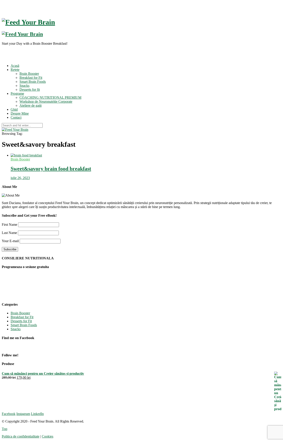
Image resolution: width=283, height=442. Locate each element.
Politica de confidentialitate (20, 436)
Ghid (14, 109)
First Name (9, 224)
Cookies (47, 436)
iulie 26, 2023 (20, 178)
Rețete (15, 69)
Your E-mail (10, 241)
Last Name (9, 233)
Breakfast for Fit (30, 77)
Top (4, 429)
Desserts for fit (29, 89)
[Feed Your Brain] (15, 129)
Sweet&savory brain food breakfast (51, 169)
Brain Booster (29, 73)
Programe (17, 93)
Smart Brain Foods (32, 81)
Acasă (15, 66)
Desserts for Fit (21, 321)
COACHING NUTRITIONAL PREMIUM (50, 97)
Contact (16, 117)
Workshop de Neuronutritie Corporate (45, 101)
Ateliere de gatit (30, 105)
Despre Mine (20, 113)
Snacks (24, 85)
